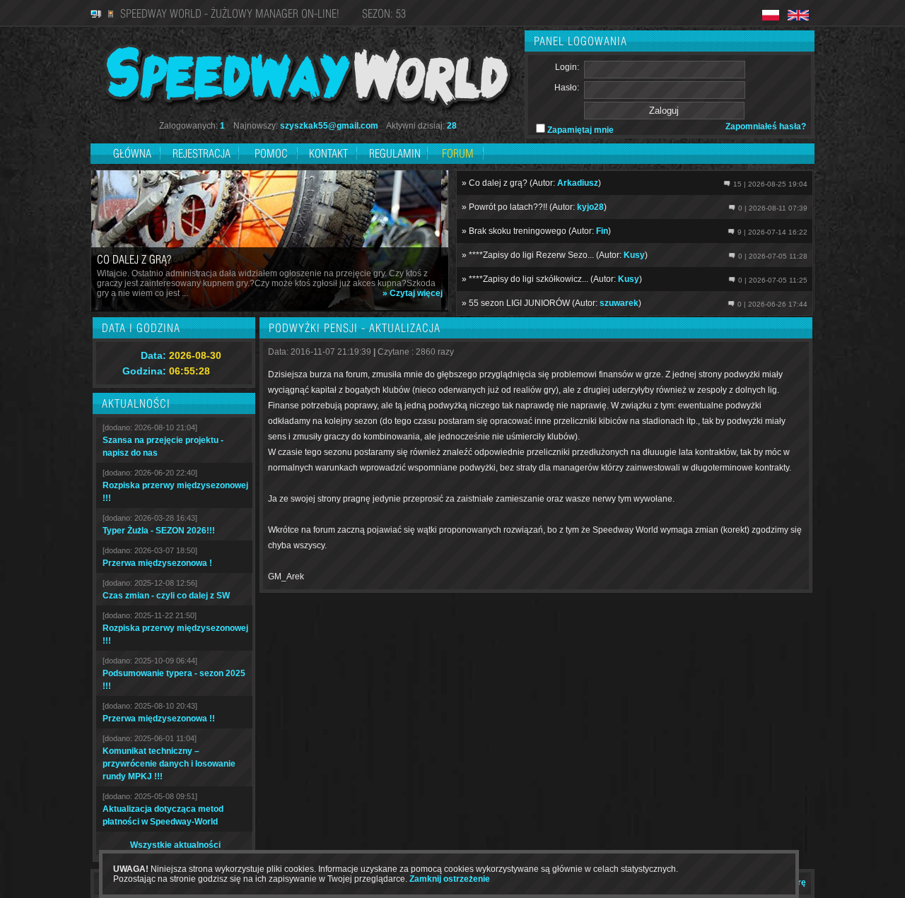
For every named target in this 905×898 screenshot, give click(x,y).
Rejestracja (203, 153)
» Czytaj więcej (413, 293)
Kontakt (328, 153)
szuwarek (619, 303)
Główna (132, 153)
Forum (458, 153)
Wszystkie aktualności (175, 845)
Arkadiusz (577, 183)
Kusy (634, 255)
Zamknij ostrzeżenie (449, 879)
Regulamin (395, 153)
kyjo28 (590, 207)
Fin (602, 231)
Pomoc (271, 153)
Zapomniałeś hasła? (765, 126)
